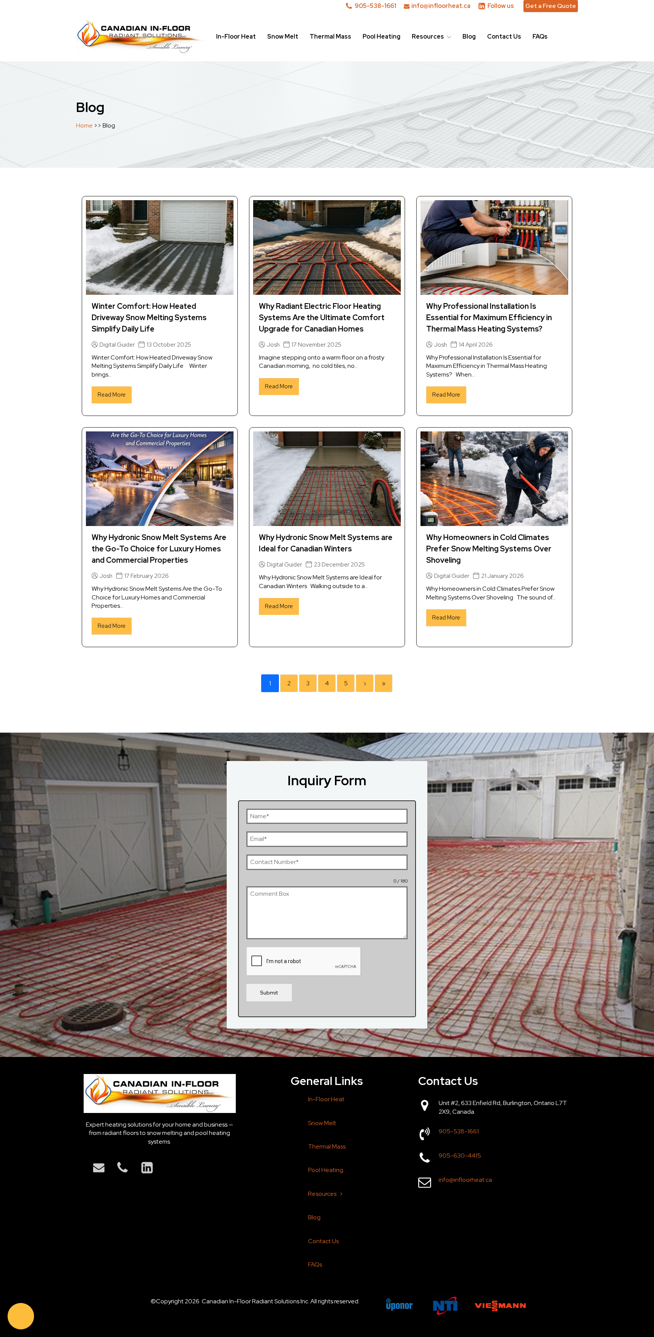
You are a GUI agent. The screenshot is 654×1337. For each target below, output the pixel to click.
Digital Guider (117, 345)
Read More (112, 394)
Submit (269, 992)
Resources (428, 36)
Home (85, 125)
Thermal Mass (330, 36)
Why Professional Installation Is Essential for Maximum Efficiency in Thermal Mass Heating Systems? (489, 317)
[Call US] (21, 1316)
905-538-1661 (459, 1131)
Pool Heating (381, 36)
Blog (469, 36)
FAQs (540, 36)
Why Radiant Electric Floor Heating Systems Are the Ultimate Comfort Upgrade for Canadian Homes (322, 317)
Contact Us (504, 36)
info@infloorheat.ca (465, 1180)
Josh (273, 345)
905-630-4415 (460, 1156)
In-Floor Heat (236, 36)
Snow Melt (282, 36)
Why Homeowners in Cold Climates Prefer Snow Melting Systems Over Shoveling (488, 548)
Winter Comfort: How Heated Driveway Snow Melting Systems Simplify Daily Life (149, 317)
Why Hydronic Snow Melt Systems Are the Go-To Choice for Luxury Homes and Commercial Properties (159, 548)
